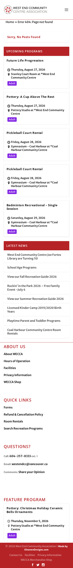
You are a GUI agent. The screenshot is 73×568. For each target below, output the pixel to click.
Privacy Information (17, 375)
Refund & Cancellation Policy (23, 414)
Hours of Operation (17, 361)
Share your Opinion (31, 472)
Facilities (10, 368)
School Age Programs (21, 267)
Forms (8, 407)
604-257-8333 (20, 456)
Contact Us (15, 555)
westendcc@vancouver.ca (29, 464)
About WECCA (13, 354)
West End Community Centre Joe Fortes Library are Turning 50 (34, 256)
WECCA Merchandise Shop (36, 559)
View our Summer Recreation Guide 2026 (35, 299)
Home (10, 22)
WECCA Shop (12, 382)
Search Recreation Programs (23, 428)
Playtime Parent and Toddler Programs (33, 320)
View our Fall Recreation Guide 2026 (32, 276)
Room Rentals (13, 421)
